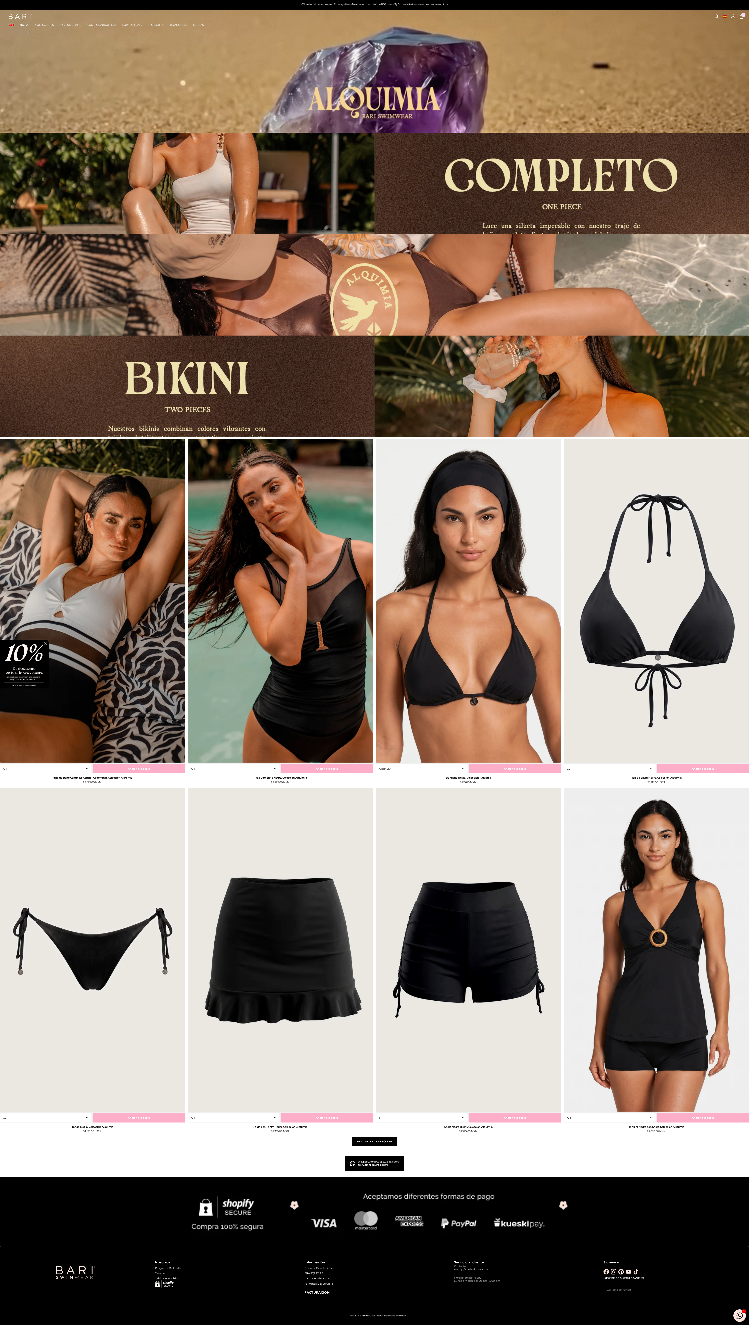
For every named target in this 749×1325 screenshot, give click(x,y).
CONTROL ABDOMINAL (101, 24)
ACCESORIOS (156, 24)
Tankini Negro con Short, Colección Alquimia (656, 1126)
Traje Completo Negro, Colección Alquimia (280, 777)
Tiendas (160, 1273)
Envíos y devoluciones (319, 1268)
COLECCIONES (44, 24)
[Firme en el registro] (733, 16)
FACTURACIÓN (317, 1292)
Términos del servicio (318, 1283)
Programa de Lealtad (169, 1268)
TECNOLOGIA (178, 24)
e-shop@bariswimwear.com (472, 1269)
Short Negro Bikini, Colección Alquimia (468, 1126)
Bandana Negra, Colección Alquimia (468, 777)
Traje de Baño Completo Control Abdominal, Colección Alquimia (92, 777)
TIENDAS (198, 24)
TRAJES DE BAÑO (70, 24)
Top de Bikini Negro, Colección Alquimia (657, 777)
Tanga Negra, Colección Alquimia (92, 1126)
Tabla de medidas (167, 1278)
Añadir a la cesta (139, 768)
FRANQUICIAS (313, 1273)
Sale (11, 24)
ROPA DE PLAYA (132, 24)
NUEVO (24, 24)
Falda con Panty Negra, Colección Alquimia (280, 1126)
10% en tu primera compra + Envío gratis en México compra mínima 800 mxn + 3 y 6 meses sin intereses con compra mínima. (374, 4)
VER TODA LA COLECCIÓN (374, 1141)
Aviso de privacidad (317, 1278)
